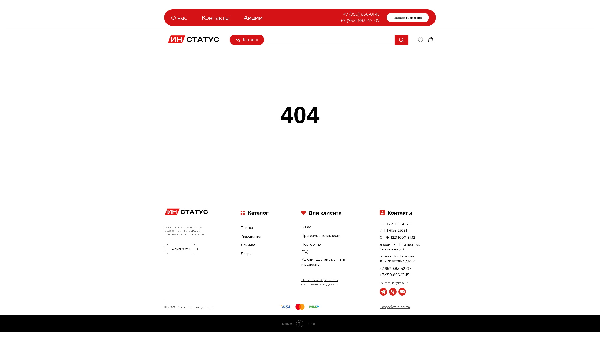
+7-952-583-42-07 (395, 268)
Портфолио (311, 244)
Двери (246, 254)
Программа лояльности (321, 236)
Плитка (247, 228)
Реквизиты (181, 249)
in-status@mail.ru (395, 283)
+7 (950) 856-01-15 (361, 14)
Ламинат (248, 245)
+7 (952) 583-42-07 (360, 20)
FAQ (305, 252)
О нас (179, 17)
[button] (420, 39)
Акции (253, 17)
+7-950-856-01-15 (394, 275)
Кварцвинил (251, 236)
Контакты (216, 17)
